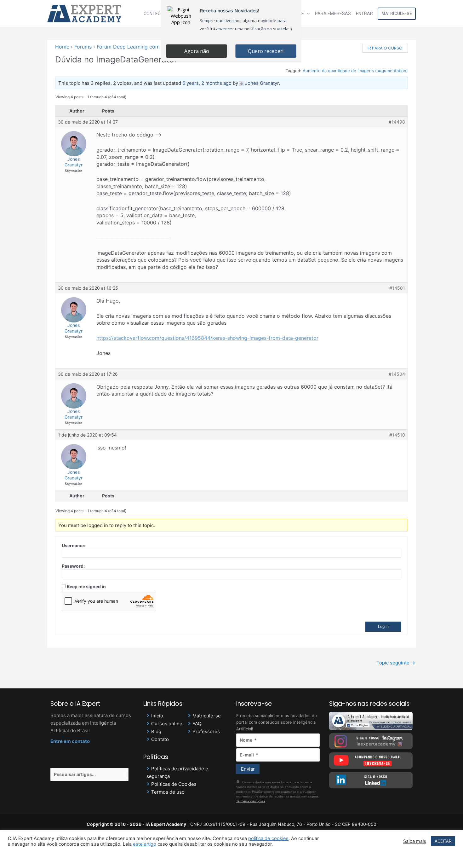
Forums (83, 46)
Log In (383, 626)
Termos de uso (168, 792)
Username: (73, 545)
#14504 (397, 374)
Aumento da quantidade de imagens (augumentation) (355, 70)
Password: (73, 566)
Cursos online (166, 724)
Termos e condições (250, 801)
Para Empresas (333, 13)
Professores (206, 731)
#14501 (397, 288)
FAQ (196, 724)
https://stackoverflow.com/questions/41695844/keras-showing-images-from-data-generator (207, 338)
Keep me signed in (86, 586)
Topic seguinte (395, 663)
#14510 (397, 435)
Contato (160, 739)
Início (157, 716)
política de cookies (268, 838)
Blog (156, 731)
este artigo (144, 844)
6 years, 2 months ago (207, 83)
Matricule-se (396, 13)
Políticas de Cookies (174, 784)
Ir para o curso (385, 48)
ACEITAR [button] (443, 840)
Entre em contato (70, 741)
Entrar (364, 13)
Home (62, 46)
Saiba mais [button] (414, 841)
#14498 (397, 122)
